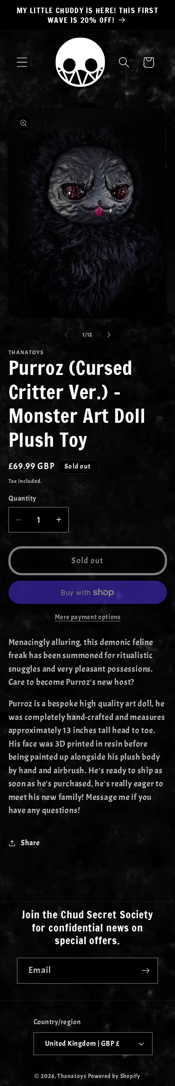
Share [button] (30, 843)
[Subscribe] (145, 971)
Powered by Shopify (114, 1076)
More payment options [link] (88, 617)
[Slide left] (65, 334)
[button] (22, 62)
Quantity (22, 498)
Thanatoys (71, 1076)
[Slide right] (109, 334)
